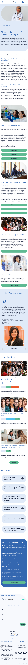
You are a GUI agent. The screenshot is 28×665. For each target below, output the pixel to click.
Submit (23, 627)
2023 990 (8, 657)
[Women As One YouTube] (26, 656)
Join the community (14, 585)
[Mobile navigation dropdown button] (26, 1)
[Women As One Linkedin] (16, 656)
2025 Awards (14, 154)
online (24, 647)
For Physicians (8, 54)
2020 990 (10, 658)
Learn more (14, 251)
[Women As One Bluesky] (21, 656)
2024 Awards (14, 150)
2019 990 (6, 659)
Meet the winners (14, 285)
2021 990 (5, 658)
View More (14, 465)
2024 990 (3, 657)
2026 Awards (14, 158)
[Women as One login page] (23, 2)
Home (2, 54)
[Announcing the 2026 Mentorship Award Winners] (14, 407)
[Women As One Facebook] (24, 656)
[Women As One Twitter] (19, 656)
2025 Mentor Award (10, 327)
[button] (3, 351)
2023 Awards (14, 204)
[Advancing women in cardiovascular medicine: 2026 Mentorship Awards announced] (14, 439)
